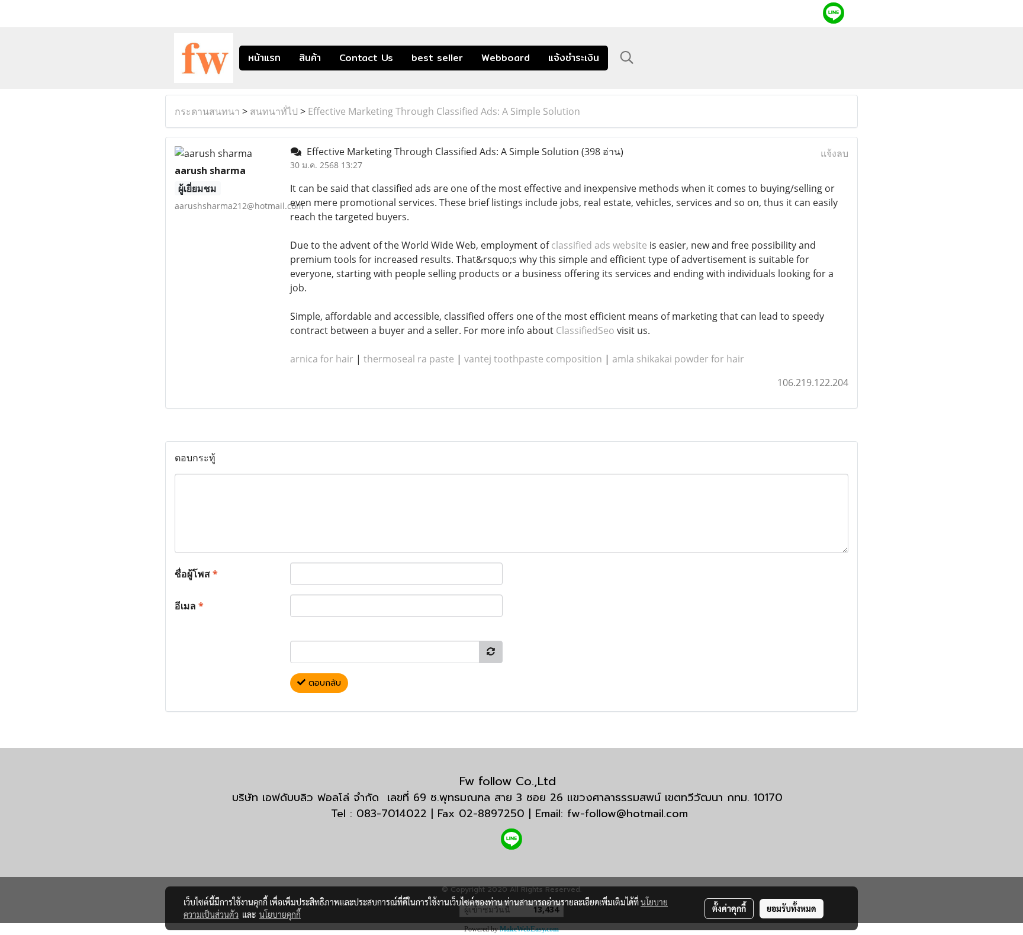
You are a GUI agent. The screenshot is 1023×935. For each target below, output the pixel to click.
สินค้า (310, 57)
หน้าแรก (264, 57)
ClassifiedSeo (585, 330)
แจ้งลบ (834, 153)
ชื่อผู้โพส (196, 573)
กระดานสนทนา (207, 111)
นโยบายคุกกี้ (280, 914)
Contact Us (366, 57)
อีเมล (189, 605)
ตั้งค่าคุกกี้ (729, 908)
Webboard (505, 57)
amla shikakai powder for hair (678, 358)
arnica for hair (321, 358)
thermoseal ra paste (408, 358)
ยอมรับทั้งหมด (791, 908)
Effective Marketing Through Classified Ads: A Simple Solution (444, 111)
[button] (627, 57)
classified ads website (599, 245)
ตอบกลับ (323, 683)
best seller (437, 57)
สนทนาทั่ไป (274, 111)
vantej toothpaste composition (533, 358)
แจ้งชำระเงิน (573, 57)
